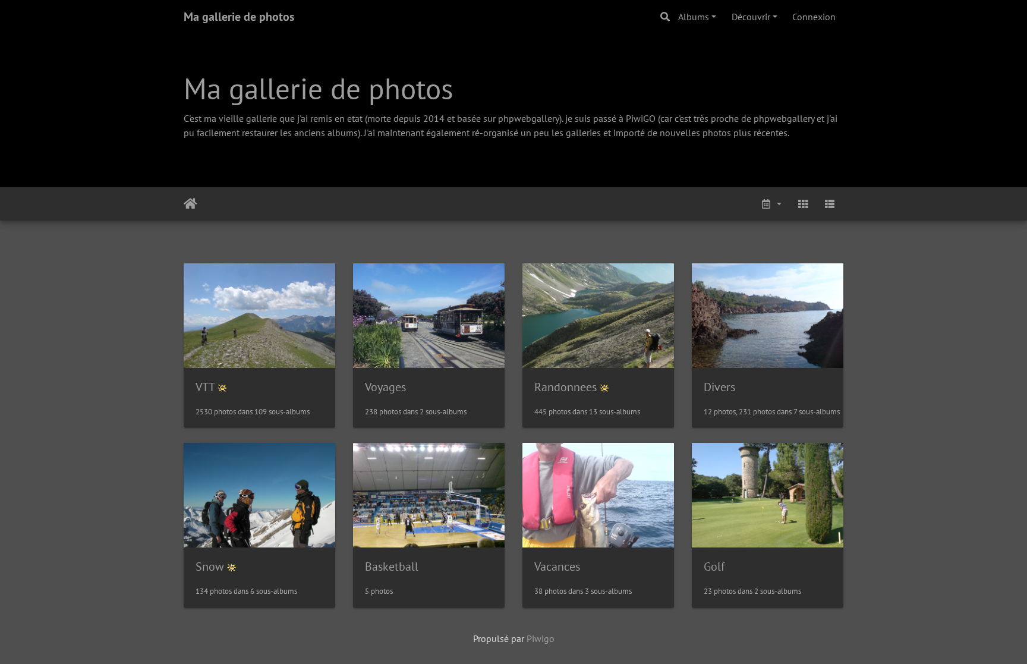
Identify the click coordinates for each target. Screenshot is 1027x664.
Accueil (190, 204)
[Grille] (803, 204)
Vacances (557, 566)
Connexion (814, 17)
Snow (210, 566)
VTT (205, 387)
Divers (719, 387)
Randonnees (565, 387)
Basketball (391, 566)
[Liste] (829, 204)
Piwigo (541, 638)
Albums (693, 17)
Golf (714, 566)
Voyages (385, 387)
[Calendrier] (770, 204)
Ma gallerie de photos (239, 16)
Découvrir (751, 17)
